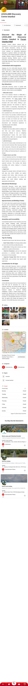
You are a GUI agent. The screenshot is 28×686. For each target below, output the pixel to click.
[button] (14, 342)
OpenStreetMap (17, 352)
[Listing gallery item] (5, 310)
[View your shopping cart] (23, 2)
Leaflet (10, 352)
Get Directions (21, 357)
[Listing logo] (4, 9)
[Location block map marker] (12, 341)
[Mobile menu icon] (2, 2)
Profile (3, 20)
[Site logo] (5, 2)
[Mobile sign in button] (19, 2)
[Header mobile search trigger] (26, 2)
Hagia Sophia (18, 98)
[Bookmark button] (25, 445)
